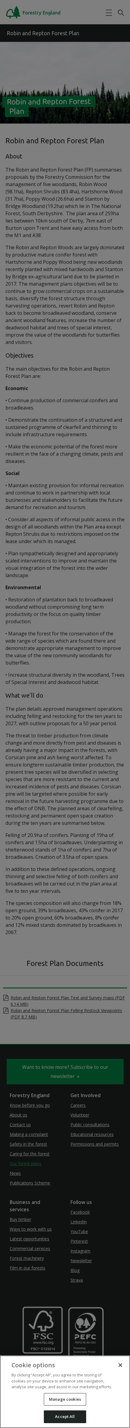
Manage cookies (65, 1399)
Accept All (65, 1416)
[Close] (120, 1365)
